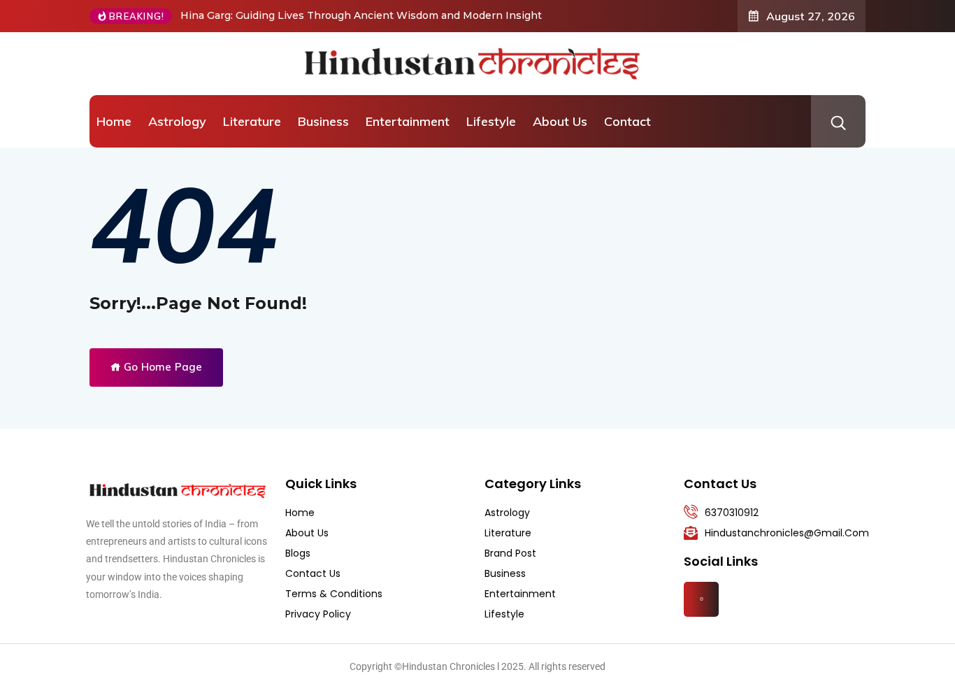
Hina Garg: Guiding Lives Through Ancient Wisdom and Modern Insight (361, 15)
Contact (627, 121)
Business (323, 121)
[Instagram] (701, 599)
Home (113, 121)
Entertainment (408, 121)
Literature (252, 121)
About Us (560, 121)
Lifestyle (491, 121)
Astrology (177, 121)
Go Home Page (161, 366)
